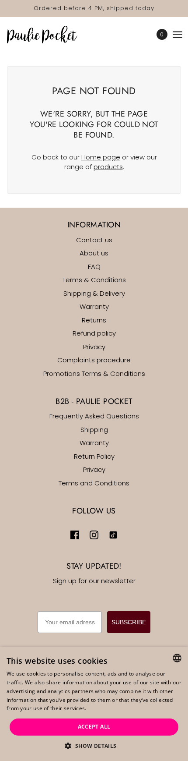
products (108, 166)
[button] (93, 746)
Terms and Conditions (94, 483)
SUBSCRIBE (128, 622)
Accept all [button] (94, 726)
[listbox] (177, 658)
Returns (94, 320)
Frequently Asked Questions (94, 416)
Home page (100, 157)
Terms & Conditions (94, 279)
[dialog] (94, 704)
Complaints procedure (94, 360)
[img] (74, 535)
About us (94, 253)
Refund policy (94, 333)
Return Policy (94, 456)
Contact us (94, 239)
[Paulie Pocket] (50, 34)
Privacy (94, 346)
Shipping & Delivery (94, 293)
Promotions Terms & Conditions (94, 373)
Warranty (94, 306)
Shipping (94, 429)
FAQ (94, 266)
